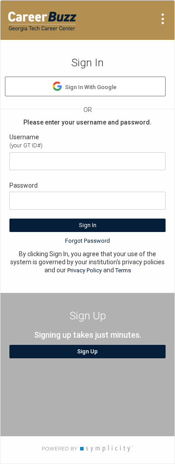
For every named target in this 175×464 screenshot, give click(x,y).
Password (23, 185)
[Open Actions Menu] (163, 19)
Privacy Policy (84, 270)
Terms (123, 270)
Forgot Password (87, 240)
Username (24, 137)
